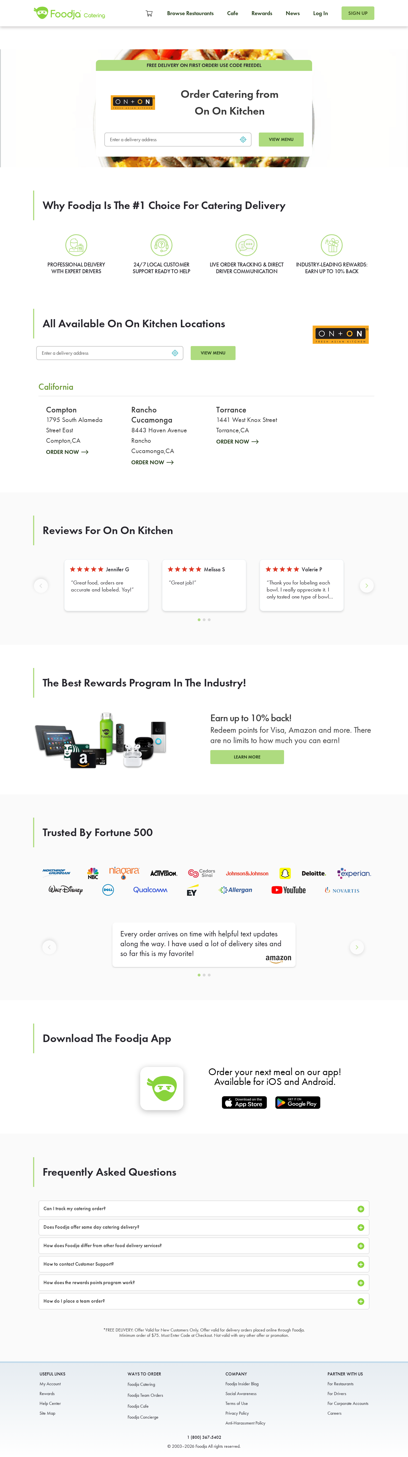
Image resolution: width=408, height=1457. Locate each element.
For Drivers (337, 1393)
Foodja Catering (141, 1384)
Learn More (247, 757)
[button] (42, 590)
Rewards (262, 13)
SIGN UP (358, 13)
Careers (335, 1413)
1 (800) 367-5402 (204, 1437)
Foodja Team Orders (145, 1395)
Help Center (50, 1403)
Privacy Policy (237, 1413)
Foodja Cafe (138, 1406)
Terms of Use (236, 1403)
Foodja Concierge (143, 1417)
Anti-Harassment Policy (245, 1423)
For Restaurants (341, 1383)
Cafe (232, 13)
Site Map (47, 1413)
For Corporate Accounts (348, 1403)
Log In (320, 13)
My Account (50, 1383)
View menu (281, 139)
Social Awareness (241, 1393)
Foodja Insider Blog (242, 1383)
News (293, 13)
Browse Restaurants (190, 13)
